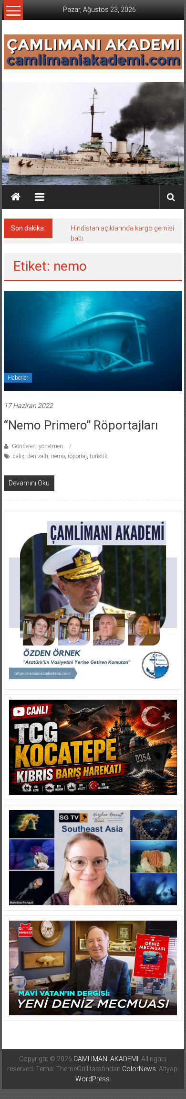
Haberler (18, 377)
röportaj (77, 456)
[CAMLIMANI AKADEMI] (16, 197)
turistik (98, 456)
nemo (58, 456)
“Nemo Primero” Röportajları (81, 425)
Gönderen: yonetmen (37, 446)
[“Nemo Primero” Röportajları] (93, 340)
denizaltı (37, 456)
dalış (18, 456)
